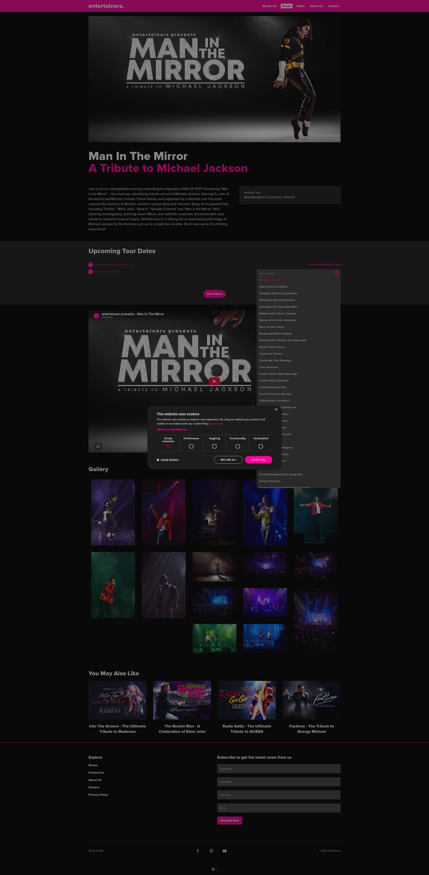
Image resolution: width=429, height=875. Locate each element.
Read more (216, 423)
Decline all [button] (228, 459)
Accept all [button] (258, 459)
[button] (214, 429)
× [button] (276, 409)
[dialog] (214, 437)
